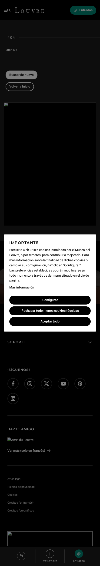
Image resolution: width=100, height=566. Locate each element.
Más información (21, 287)
